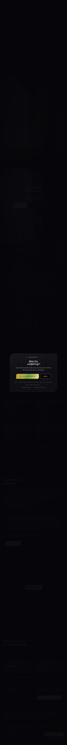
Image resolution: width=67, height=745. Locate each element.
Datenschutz (39, 387)
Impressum (26, 387)
